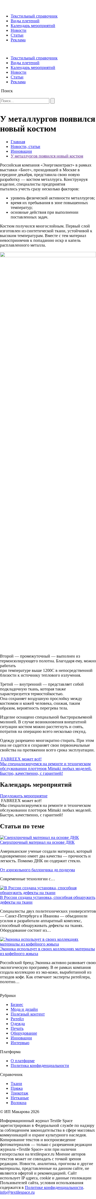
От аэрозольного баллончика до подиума (37, 870)
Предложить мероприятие (23, 796)
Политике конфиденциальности (54, 1187)
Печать (17, 1028)
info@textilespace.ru (17, 1192)
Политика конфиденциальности (40, 1065)
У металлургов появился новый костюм (47, 156)
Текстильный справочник (34, 16)
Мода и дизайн (24, 1009)
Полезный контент (28, 1014)
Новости (18, 30)
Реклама (18, 40)
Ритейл (17, 1019)
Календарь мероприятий (33, 25)
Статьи (17, 35)
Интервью (20, 1042)
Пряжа (17, 1088)
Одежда (18, 1023)
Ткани (16, 1083)
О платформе (23, 1060)
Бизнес (17, 1004)
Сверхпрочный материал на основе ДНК (37, 842)
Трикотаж (19, 1093)
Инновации (21, 151)
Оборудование (24, 1033)
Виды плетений (25, 21)
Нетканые (20, 1098)
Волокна (18, 1102)
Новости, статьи (25, 146)
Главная (18, 141)
